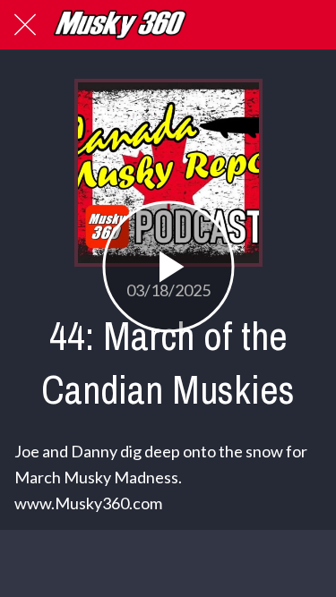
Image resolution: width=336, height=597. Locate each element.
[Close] (25, 25)
